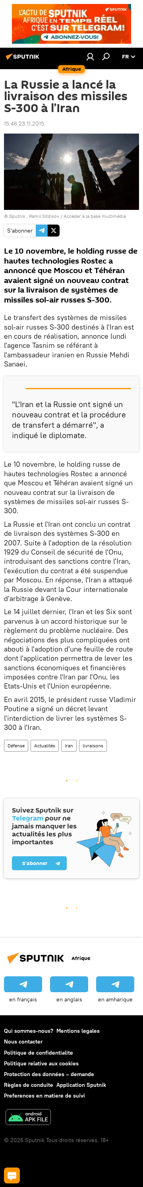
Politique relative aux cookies (41, 1063)
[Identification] (90, 56)
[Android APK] (28, 1118)
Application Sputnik (81, 1084)
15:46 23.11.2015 (24, 123)
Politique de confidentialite (38, 1052)
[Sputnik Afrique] (24, 59)
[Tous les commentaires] (12, 1175)
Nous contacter (23, 1041)
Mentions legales (78, 1030)
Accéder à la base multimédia (95, 216)
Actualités (44, 746)
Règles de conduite (28, 1084)
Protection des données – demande (49, 1074)
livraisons (93, 746)
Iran (69, 746)
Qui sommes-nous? (28, 1030)
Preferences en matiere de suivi (44, 1095)
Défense (16, 746)
